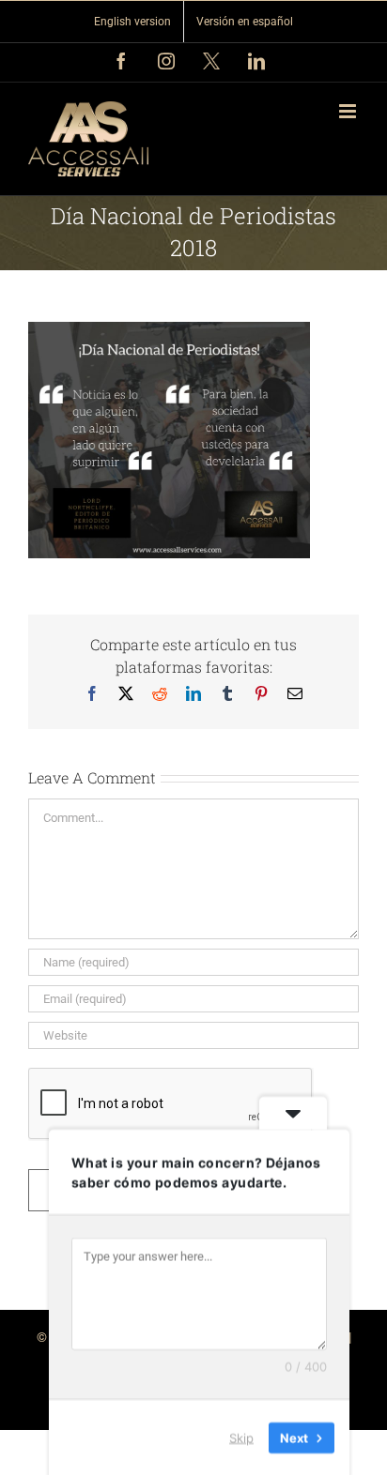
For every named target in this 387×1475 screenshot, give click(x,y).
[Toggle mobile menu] (349, 111)
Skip (241, 1436)
